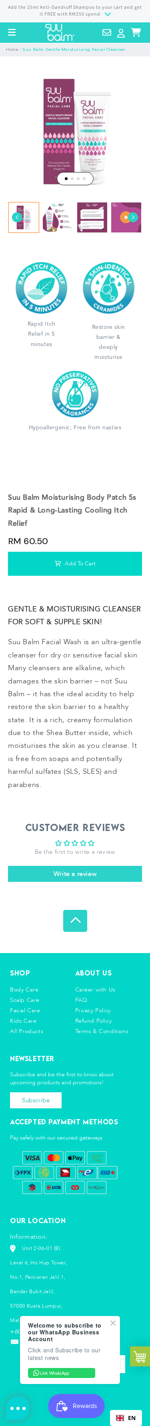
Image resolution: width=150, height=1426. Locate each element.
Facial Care (25, 1010)
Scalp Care (25, 1000)
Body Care (24, 989)
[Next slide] (133, 217)
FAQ (81, 1000)
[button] (12, 32)
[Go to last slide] (17, 217)
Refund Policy (93, 1021)
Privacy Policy (93, 1010)
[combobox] (126, 1418)
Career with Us (95, 989)
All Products (26, 1031)
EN (132, 1418)
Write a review (75, 873)
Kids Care (23, 1021)
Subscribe (36, 1100)
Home (12, 50)
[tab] (66, 178)
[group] (23, 217)
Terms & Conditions (102, 1031)
